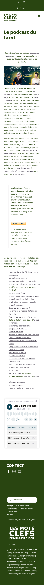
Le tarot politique (16, 305)
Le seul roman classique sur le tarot (24, 296)
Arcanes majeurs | (26, 565)
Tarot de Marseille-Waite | (17, 559)
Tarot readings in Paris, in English (21, 520)
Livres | (21, 556)
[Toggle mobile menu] (39, 16)
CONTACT (15, 466)
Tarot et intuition (16, 332)
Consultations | (30, 571)
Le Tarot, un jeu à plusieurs (20, 367)
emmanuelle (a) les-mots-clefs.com (19, 171)
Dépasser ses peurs (17, 382)
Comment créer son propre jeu (21, 388)
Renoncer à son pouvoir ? (19, 308)
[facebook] (8, 471)
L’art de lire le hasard (17, 353)
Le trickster (13, 370)
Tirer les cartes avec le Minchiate (22, 317)
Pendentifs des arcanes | (17, 562)
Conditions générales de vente (20, 509)
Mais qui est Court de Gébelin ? (22, 365)
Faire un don (12, 512)
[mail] (19, 471)
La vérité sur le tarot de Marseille (22, 302)
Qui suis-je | (12, 550)
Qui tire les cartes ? (17, 356)
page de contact (23, 168)
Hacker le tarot (15, 373)
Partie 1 (36, 320)
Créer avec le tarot (16, 350)
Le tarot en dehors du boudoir (21, 299)
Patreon (10, 515)
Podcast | (21, 550)
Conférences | (30, 556)
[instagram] (14, 471)
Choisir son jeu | (29, 568)
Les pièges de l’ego (17, 293)
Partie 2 (14, 323)
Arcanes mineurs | (14, 568)
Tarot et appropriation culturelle (22, 281)
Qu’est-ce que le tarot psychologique (24, 284)
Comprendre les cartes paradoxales (23, 347)
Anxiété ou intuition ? (18, 278)
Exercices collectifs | (15, 571)
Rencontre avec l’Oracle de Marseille (24, 335)
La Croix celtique (16, 385)
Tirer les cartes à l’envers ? (20, 338)
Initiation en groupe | (21, 553)
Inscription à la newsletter (18, 506)
